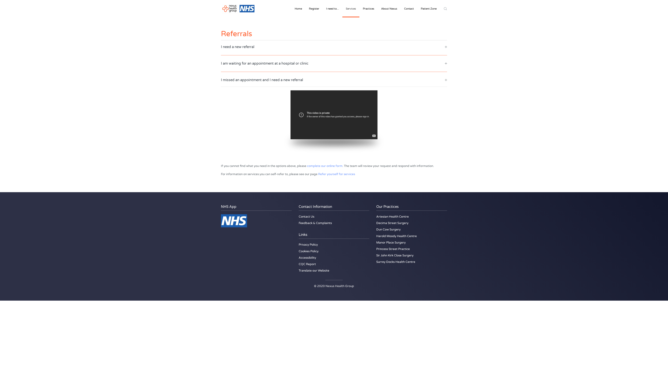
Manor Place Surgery (391, 242)
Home (298, 8)
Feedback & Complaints (315, 223)
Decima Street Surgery (392, 223)
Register (314, 8)
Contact (409, 8)
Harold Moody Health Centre (396, 236)
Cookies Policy (309, 251)
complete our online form (324, 166)
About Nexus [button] (389, 8)
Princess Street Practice (393, 249)
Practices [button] (368, 8)
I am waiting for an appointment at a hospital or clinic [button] (264, 63)
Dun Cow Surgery (388, 229)
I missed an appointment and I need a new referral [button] (262, 80)
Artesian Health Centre (392, 216)
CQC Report (307, 264)
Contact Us (306, 216)
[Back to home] (238, 8)
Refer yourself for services (336, 174)
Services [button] (351, 8)
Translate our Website (314, 270)
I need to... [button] (332, 8)
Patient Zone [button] (429, 8)
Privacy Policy (308, 244)
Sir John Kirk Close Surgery (394, 255)
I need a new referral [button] (237, 47)
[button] (445, 8)
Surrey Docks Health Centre (395, 262)
